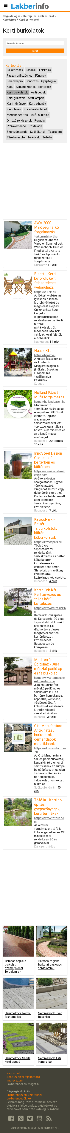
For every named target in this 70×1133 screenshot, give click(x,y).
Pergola (39, 120)
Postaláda (35, 126)
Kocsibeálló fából (35, 109)
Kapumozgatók (26, 87)
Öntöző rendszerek (19, 120)
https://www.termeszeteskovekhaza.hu (49, 679)
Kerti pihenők (37, 103)
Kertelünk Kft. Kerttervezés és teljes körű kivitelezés (47, 597)
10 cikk (38, 444)
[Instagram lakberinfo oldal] (20, 1119)
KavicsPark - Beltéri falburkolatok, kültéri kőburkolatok (45, 528)
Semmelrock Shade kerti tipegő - (17, 1060)
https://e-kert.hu (45, 292)
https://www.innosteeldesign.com (49, 473)
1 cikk (53, 265)
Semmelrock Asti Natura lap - (49, 1060)
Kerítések (44, 87)
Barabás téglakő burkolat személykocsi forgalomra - (15, 966)
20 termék (56, 441)
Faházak (31, 70)
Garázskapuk (15, 81)
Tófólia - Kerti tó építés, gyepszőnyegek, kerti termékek (48, 807)
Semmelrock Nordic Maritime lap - (18, 1015)
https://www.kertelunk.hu (50, 609)
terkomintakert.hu (45, 236)
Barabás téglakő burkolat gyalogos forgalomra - (50, 964)
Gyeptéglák (48, 81)
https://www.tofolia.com (49, 819)
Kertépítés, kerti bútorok (39, 16)
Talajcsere (55, 132)
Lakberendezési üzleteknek (25, 1095)
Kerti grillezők (16, 98)
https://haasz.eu (44, 355)
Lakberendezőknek (19, 1098)
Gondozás (32, 81)
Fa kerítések (15, 70)
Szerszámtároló (17, 132)
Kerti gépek (38, 92)
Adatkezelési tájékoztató (23, 1077)
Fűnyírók (40, 75)
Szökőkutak (38, 132)
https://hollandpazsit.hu (49, 401)
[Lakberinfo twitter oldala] (30, 1119)
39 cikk (52, 717)
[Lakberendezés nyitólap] (30, 5)
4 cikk (53, 581)
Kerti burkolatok (29, 19)
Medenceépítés (17, 115)
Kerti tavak (14, 109)
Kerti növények (16, 103)
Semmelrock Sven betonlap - (50, 1015)
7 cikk (53, 510)
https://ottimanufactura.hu (50, 750)
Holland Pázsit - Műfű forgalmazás (49, 394)
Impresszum (15, 1080)
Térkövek (33, 137)
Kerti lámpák (35, 98)
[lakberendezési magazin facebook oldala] (11, 1119)
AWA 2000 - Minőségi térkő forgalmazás (46, 227)
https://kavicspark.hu (48, 542)
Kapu (10, 87)
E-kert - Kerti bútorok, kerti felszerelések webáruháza (45, 281)
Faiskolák (45, 70)
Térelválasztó (16, 137)
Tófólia (47, 137)
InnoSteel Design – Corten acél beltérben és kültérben (50, 460)
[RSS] (49, 1119)
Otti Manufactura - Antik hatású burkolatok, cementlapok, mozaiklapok (49, 735)
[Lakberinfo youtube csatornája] (39, 1119)
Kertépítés (9, 19)
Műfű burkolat (39, 115)
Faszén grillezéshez (19, 75)
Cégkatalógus (12, 16)
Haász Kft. (43, 350)
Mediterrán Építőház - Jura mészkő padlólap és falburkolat (48, 666)
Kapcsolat (13, 1073)
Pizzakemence (16, 126)
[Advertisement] (35, 181)
